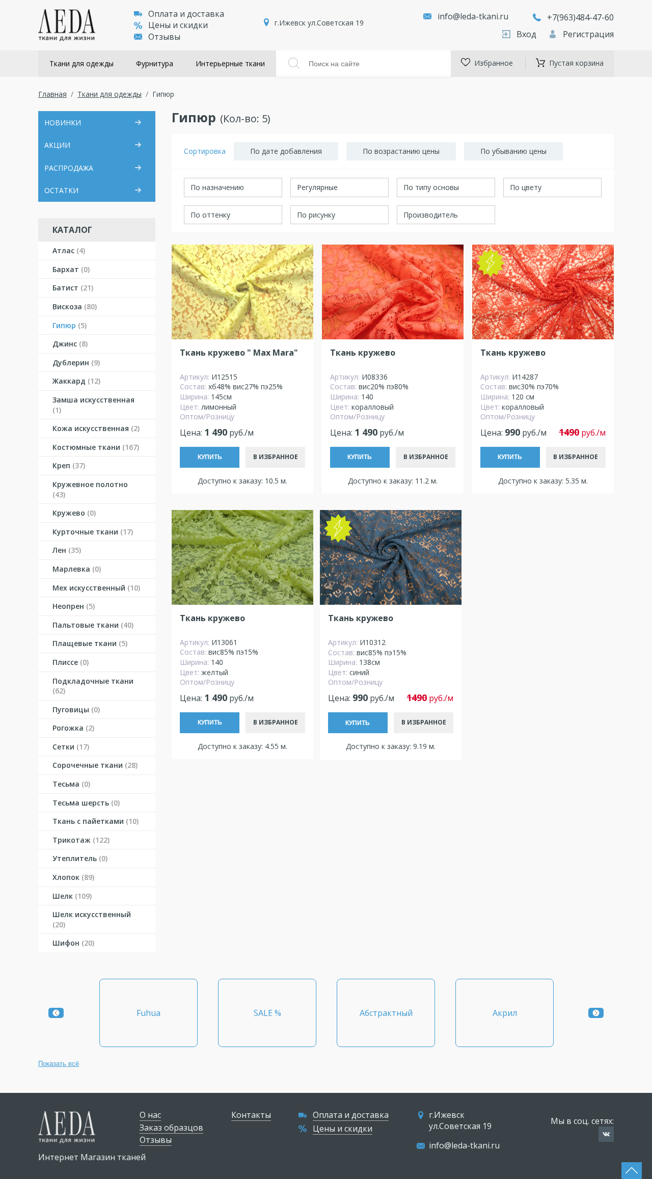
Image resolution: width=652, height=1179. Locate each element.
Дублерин (76, 362)
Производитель (430, 215)
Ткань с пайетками (95, 821)
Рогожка (73, 728)
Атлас (68, 250)
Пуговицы (76, 709)
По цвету (525, 187)
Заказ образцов (171, 1127)
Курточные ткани (92, 532)
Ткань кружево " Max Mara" (239, 352)
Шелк (72, 896)
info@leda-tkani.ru (473, 16)
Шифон (73, 943)
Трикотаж (81, 840)
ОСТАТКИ (61, 190)
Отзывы (164, 36)
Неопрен (73, 606)
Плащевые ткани (89, 643)
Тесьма (71, 784)
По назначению (217, 187)
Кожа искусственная (96, 428)
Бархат (71, 269)
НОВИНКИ (62, 122)
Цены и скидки (178, 25)
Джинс (70, 344)
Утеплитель (79, 858)
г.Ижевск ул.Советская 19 (319, 23)
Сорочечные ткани (95, 765)
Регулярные (317, 187)
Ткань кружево (362, 352)
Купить (210, 457)
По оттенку (210, 215)
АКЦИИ (57, 145)
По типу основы (431, 187)
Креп (68, 465)
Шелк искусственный (91, 919)
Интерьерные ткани (230, 63)
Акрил (386, 1013)
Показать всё (58, 1063)
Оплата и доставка (186, 13)
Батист (72, 287)
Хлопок (73, 877)
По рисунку (316, 215)
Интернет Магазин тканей (92, 1157)
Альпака (505, 1013)
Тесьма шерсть (86, 803)
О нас (150, 1114)
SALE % (148, 1013)
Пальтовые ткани (92, 625)
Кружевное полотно (90, 489)
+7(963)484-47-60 (580, 17)
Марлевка (76, 569)
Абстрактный (267, 1013)
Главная (52, 94)
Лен (66, 550)
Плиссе (70, 662)
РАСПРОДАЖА (68, 168)
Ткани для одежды (81, 63)
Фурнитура (154, 63)
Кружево (74, 513)
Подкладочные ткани (92, 686)
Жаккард (76, 381)
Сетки (70, 747)
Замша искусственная (93, 405)
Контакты (251, 1114)
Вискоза (74, 306)
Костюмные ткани (95, 447)
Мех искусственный (96, 588)
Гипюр (69, 325)
